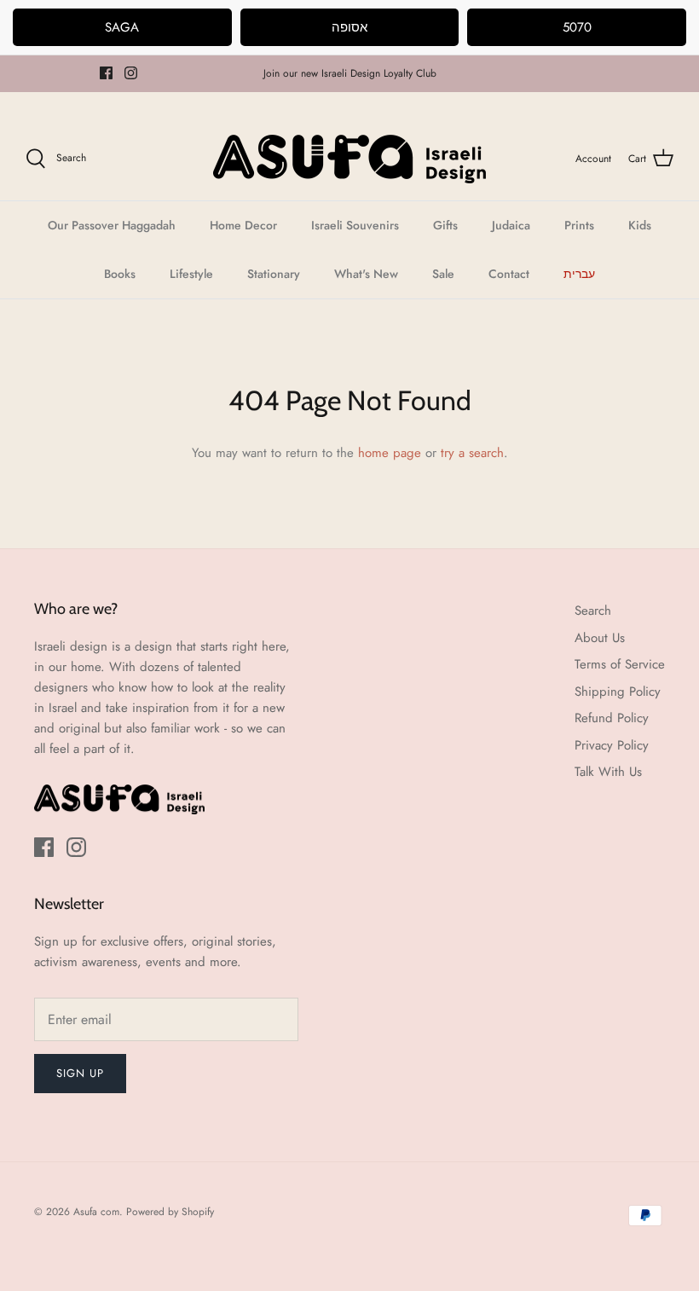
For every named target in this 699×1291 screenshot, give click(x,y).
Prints (579, 225)
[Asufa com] (349, 159)
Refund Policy (612, 718)
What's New (366, 273)
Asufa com (96, 1211)
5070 (577, 27)
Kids (639, 225)
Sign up (80, 1073)
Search (593, 610)
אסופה (349, 27)
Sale (443, 273)
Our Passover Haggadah (112, 225)
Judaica (511, 225)
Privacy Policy (612, 745)
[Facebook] (106, 73)
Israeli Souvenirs (355, 225)
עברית (579, 273)
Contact (508, 273)
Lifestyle (191, 273)
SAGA (122, 27)
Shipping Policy (618, 691)
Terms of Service (620, 664)
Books (120, 273)
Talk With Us (608, 771)
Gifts (445, 225)
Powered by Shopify (170, 1211)
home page (389, 452)
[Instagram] (130, 73)
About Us (600, 637)
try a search (472, 452)
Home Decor (243, 225)
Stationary (273, 273)
